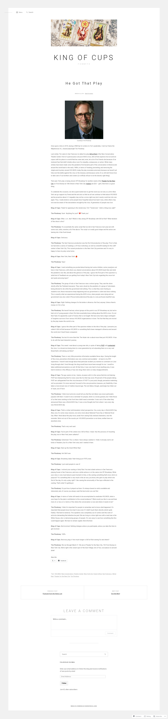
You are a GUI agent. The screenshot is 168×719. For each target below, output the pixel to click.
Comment (110, 633)
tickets (88, 184)
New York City (88, 574)
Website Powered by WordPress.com (84, 706)
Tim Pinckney (75, 576)
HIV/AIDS (58, 574)
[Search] (27, 12)
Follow (64, 683)
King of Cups (84, 58)
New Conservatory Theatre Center (72, 574)
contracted (111, 345)
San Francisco (107, 574)
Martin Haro (89, 93)
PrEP (102, 345)
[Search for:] (37, 12)
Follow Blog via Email (67, 662)
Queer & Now (97, 574)
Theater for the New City (62, 576)
